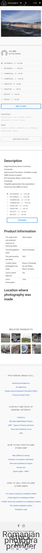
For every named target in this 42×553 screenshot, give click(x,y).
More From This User (20, 139)
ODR (21, 433)
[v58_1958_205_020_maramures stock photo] (36, 350)
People (22, 120)
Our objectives (21, 387)
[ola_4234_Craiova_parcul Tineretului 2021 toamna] (5, 338)
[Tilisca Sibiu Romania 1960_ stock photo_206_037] (15, 338)
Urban (15, 131)
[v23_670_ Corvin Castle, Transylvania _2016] (15, 350)
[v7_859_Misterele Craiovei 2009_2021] (26, 350)
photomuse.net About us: (21, 383)
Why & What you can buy (21, 455)
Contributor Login (21, 509)
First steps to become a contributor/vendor (21, 494)
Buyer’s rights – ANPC (21, 471)
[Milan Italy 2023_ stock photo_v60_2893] (5, 350)
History (28, 117)
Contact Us (21, 417)
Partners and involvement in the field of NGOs (21, 391)
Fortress (12, 128)
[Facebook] (18, 526)
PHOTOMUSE (16, 54)
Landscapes (5, 120)
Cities (14, 117)
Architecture (6, 117)
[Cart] (40, 3)
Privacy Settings (29, 531)
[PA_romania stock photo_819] (26, 338)
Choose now (21, 467)
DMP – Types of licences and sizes (21, 425)
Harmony (20, 128)
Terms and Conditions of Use (21, 429)
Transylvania (6, 131)
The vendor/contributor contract (21, 506)
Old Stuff (15, 120)
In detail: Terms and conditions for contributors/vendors (21, 502)
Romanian (33, 128)
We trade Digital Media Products (21, 421)
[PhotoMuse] (9, 3)
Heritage (21, 117)
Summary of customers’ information (21, 459)
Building (4, 128)
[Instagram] (24, 526)
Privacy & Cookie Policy (21, 395)
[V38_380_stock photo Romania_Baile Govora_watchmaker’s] (36, 338)
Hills (27, 128)
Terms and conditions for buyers (21, 463)
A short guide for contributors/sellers (21, 498)
